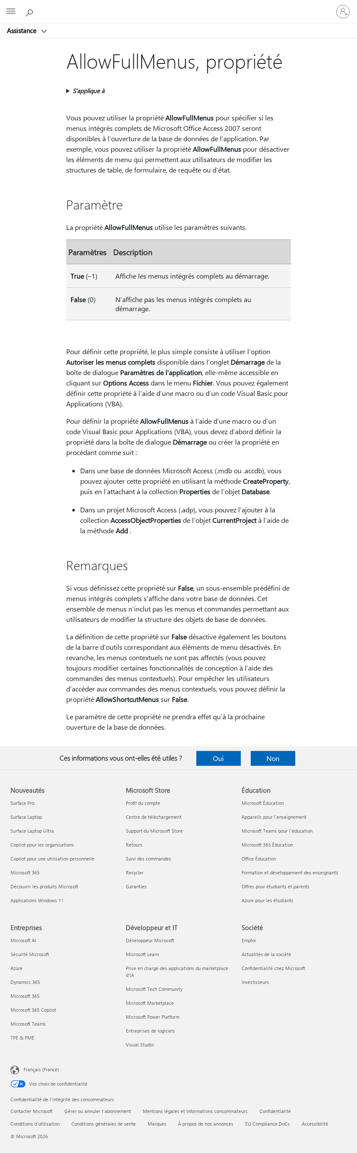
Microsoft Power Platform (152, 1016)
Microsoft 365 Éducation (267, 844)
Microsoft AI (23, 940)
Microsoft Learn (142, 954)
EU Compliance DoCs (267, 1123)
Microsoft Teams (28, 1023)
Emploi (249, 940)
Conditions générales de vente (103, 1123)
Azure (16, 968)
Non (273, 758)
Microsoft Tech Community (154, 989)
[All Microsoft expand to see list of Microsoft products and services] (10, 11)
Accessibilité (315, 1123)
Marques (157, 1123)
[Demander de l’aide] (30, 11)
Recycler (135, 872)
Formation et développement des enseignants (290, 872)
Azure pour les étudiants (267, 900)
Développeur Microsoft (150, 940)
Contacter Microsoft (31, 1111)
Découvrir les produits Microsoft (44, 886)
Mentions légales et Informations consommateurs (195, 1111)
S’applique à (88, 90)
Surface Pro (22, 803)
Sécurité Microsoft (29, 954)
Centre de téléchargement (154, 817)
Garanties (136, 886)
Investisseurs (255, 982)
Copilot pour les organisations (42, 844)
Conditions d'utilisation (35, 1123)
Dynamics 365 (25, 982)
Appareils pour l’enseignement (274, 817)
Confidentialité (275, 1111)
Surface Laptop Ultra (32, 830)
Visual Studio (140, 1044)
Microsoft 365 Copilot (33, 1010)
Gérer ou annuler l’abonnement (97, 1111)
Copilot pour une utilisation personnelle (52, 858)
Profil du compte (143, 803)
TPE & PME (22, 1037)
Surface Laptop (26, 817)
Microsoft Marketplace (150, 1003)
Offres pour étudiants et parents (276, 886)
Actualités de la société (266, 954)
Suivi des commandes (148, 858)
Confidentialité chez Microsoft (273, 968)
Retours (134, 844)
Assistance (22, 30)
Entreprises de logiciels (150, 1030)
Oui (218, 758)
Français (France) (41, 1069)
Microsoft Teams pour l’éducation (277, 830)
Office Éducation (259, 858)
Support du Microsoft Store (154, 830)
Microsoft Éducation (263, 803)
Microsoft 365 (25, 872)
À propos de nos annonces (205, 1123)
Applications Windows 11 (37, 900)
